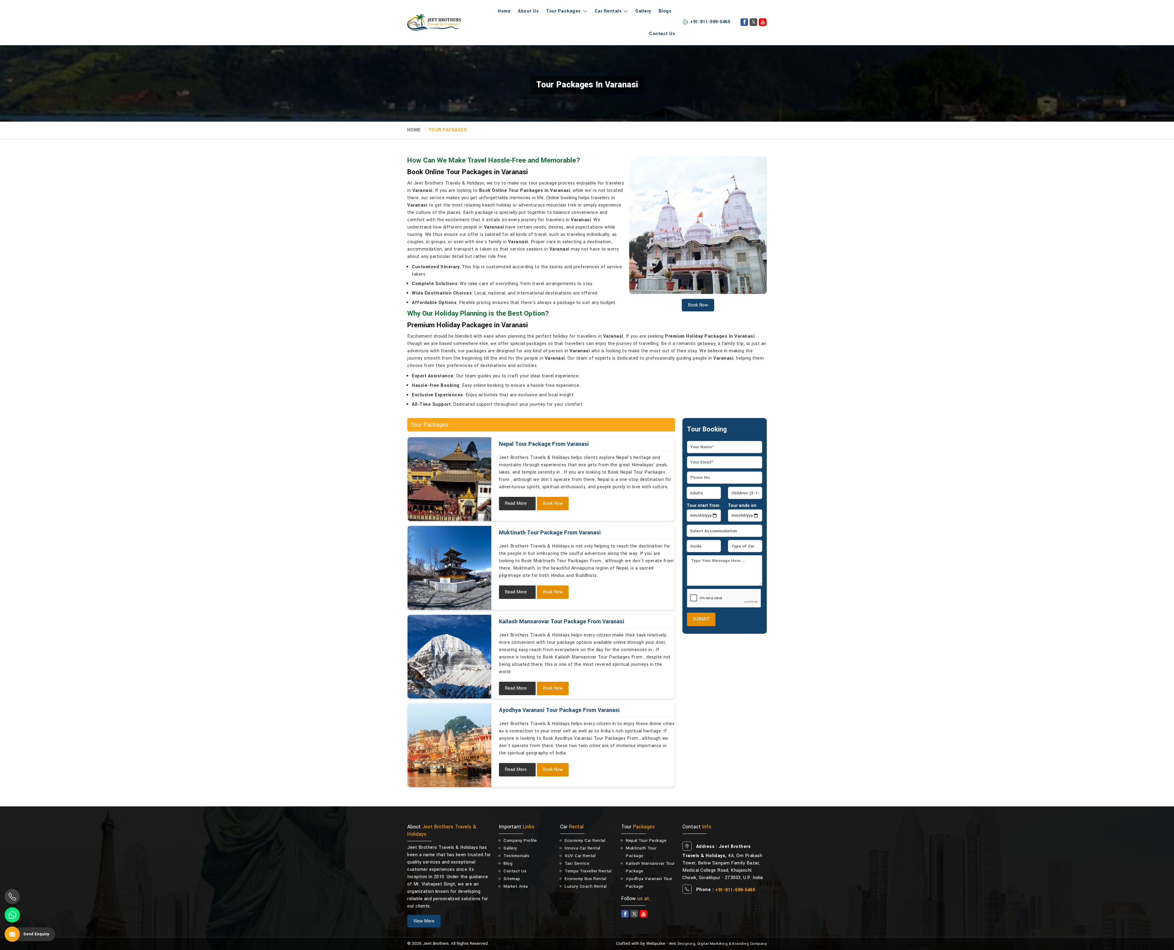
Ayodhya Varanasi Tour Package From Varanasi (559, 710)
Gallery (643, 11)
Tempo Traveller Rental (588, 871)
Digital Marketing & (714, 943)
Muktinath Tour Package (641, 852)
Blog (508, 863)
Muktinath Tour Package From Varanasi (550, 532)
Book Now (553, 503)
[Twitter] (753, 22)
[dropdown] (584, 11)
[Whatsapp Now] (12, 914)
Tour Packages (563, 11)
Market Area (516, 886)
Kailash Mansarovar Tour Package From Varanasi (561, 621)
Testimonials (516, 856)
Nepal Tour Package (646, 840)
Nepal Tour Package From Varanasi (544, 444)
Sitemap (512, 879)
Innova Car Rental (582, 848)
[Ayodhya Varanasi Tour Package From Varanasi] (449, 745)
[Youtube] (762, 22)
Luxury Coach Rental (586, 886)
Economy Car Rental (585, 840)
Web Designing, (682, 943)
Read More (516, 503)
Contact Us (662, 34)
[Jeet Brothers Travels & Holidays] (434, 22)
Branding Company (749, 943)
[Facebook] (744, 22)
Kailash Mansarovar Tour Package (650, 867)
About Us (528, 11)
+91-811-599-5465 (710, 22)
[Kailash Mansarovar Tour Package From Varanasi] (449, 657)
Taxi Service (577, 863)
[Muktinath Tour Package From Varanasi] (449, 568)
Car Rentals (608, 11)
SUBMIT (701, 619)
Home (504, 11)
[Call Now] (12, 896)
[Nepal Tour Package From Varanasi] (449, 479)
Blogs (665, 11)
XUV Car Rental (580, 856)
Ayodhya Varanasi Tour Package (649, 882)
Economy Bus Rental (585, 879)
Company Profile (520, 840)
